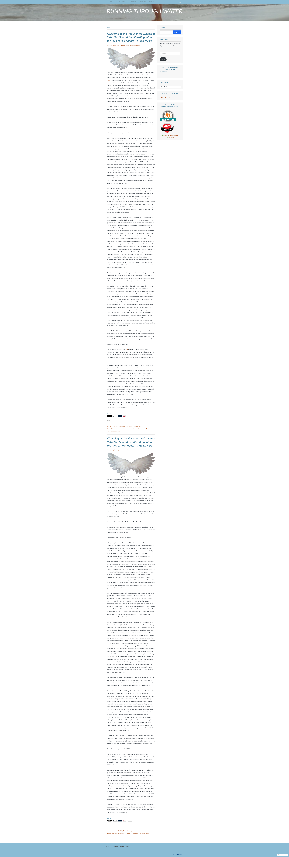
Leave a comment (135, 45)
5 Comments (136, 450)
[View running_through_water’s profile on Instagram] (169, 97)
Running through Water (144, 11)
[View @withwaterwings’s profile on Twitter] (165, 97)
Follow (163, 59)
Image (110, 45)
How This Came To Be (120, 1)
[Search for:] (166, 32)
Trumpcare (117, 431)
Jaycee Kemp (125, 45)
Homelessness (142, 428)
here (126, 349)
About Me (133, 1)
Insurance (125, 426)
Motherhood (110, 431)
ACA (109, 428)
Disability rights (134, 428)
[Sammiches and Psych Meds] (170, 135)
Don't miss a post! (167, 39)
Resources (143, 1)
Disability (120, 426)
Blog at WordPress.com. (177, 854)
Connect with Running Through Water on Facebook (169, 69)
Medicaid (148, 428)
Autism (115, 426)
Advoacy (113, 428)
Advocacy (110, 426)
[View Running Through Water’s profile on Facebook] (162, 97)
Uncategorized (137, 426)
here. (108, 80)
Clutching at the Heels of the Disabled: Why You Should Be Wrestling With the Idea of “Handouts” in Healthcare (131, 37)
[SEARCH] (180, 2)
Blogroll (151, 1)
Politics (131, 426)
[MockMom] (170, 137)
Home (110, 1)
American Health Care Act (122, 428)
